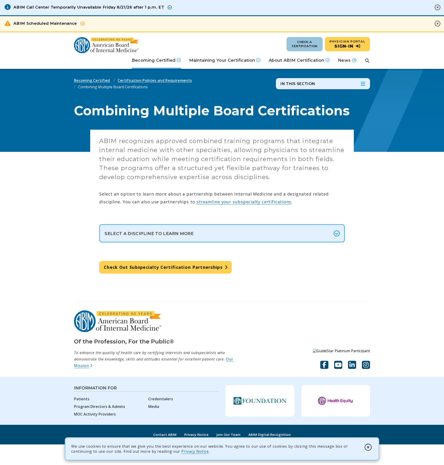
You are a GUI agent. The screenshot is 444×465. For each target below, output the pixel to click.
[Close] (368, 447)
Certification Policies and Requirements (155, 80)
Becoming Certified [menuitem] (154, 60)
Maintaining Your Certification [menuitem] (222, 60)
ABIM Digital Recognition (269, 434)
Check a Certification (304, 44)
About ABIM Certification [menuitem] (296, 60)
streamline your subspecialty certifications (244, 202)
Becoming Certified (92, 80)
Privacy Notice (195, 451)
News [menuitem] (347, 62)
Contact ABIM (164, 434)
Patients (81, 398)
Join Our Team (228, 434)
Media (153, 406)
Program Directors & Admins (99, 406)
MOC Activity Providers (95, 414)
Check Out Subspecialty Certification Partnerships (163, 267)
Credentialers (160, 398)
